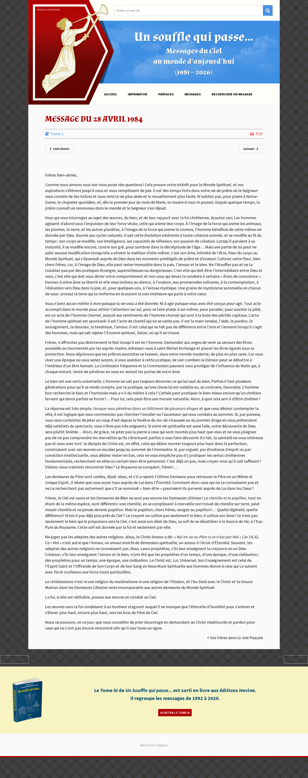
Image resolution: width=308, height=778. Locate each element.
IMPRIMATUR (137, 94)
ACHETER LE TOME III (175, 712)
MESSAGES (193, 94)
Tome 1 (56, 133)
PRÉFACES (166, 94)
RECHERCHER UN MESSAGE (232, 94)
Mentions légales (154, 745)
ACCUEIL (110, 94)
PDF (259, 133)
